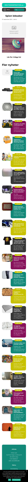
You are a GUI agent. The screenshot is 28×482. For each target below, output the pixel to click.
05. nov (18, 340)
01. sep (18, 407)
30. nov (18, 306)
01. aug (18, 70)
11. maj (18, 137)
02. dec (18, 289)
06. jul (18, 104)
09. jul (18, 87)
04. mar (18, 221)
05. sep (18, 390)
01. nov (18, 373)
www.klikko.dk (15, 460)
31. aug (18, 424)
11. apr (18, 169)
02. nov (18, 356)
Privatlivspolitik (16, 479)
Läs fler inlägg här (14, 57)
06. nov (18, 323)
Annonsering (14, 468)
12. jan (18, 255)
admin (15, 19)
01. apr (18, 204)
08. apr (18, 186)
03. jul (18, 121)
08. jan (18, 272)
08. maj (18, 154)
